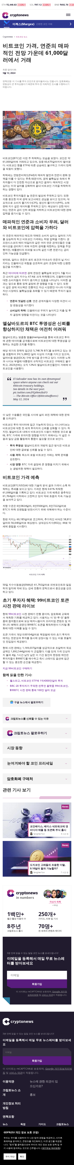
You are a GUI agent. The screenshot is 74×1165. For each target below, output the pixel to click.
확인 (22, 1156)
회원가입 (37, 984)
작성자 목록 (55, 901)
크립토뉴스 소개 (12, 1092)
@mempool (53, 379)
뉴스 (5, 1124)
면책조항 (8, 1116)
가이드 (42, 1124)
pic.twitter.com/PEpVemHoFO (30, 392)
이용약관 (8, 1081)
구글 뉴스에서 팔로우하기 (28, 702)
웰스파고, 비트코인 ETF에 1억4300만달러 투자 (36, 680)
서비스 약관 (47, 994)
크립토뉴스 (62, 1124)
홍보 (33, 1095)
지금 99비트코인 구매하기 (17, 668)
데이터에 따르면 (17, 273)
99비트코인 (14, 614)
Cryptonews (8, 36)
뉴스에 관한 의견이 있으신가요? (44, 1083)
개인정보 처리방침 (12, 1105)
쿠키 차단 (10, 1156)
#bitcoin (17, 385)
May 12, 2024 (21, 399)
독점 (23, 1124)
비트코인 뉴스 (21, 36)
